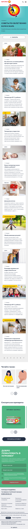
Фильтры (15, 37)
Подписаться (14, 482)
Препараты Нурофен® (14, 439)
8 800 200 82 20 (6, 494)
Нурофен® (4, 20)
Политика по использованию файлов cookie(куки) (20, 500)
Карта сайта (4, 508)
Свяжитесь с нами (19, 508)
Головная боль (7, 65)
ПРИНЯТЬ (8, 517)
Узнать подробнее (16, 517)
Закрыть (14, 527)
